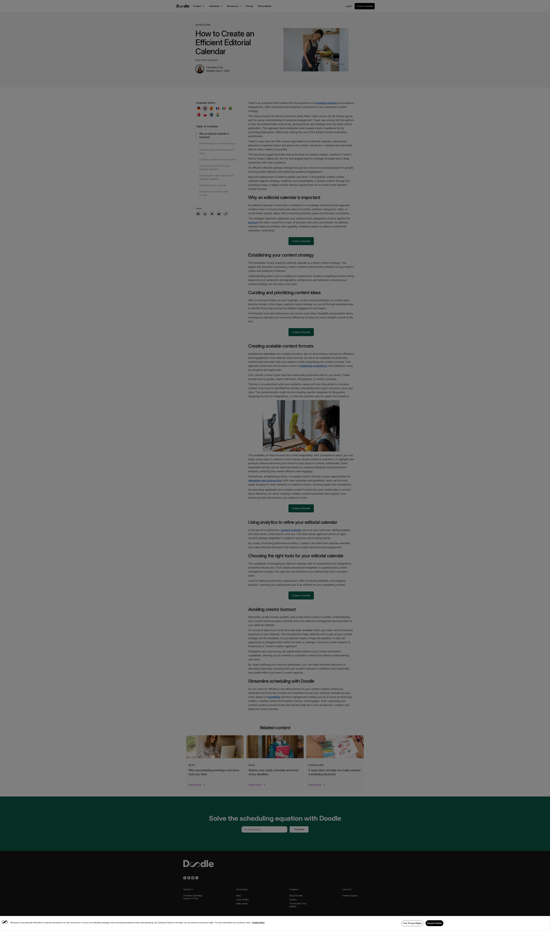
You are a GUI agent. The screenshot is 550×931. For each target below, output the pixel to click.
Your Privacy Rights (412, 923)
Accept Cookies (434, 923)
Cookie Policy (258, 923)
